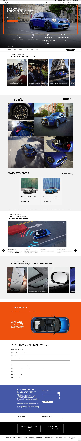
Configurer (74, 2)
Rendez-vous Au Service (49, 2)
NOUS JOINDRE (20, 437)
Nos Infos (29, 2)
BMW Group (25, 437)
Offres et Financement (23, 2)
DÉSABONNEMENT (31, 437)
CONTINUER (47, 401)
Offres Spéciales (63, 2)
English (65, 437)
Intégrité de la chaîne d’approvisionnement (36, 438)
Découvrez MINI (38, 2)
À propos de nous (8, 437)
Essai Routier (57, 2)
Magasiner (17, 2)
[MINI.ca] (6, 3)
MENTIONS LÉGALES (59, 437)
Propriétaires (33, 2)
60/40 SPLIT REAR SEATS (15, 311)
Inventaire (69, 2)
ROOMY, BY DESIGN (32, 311)
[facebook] (29, 430)
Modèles (14, 2)
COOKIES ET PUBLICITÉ (39, 437)
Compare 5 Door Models (67, 173)
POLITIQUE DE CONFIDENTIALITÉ (49, 437)
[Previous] (3, 250)
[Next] (75, 250)
